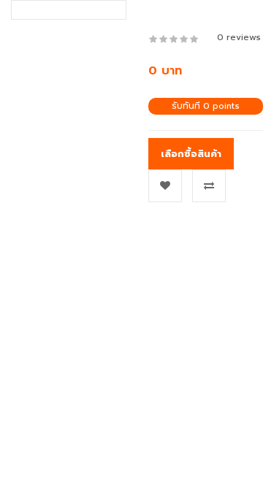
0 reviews (239, 37)
